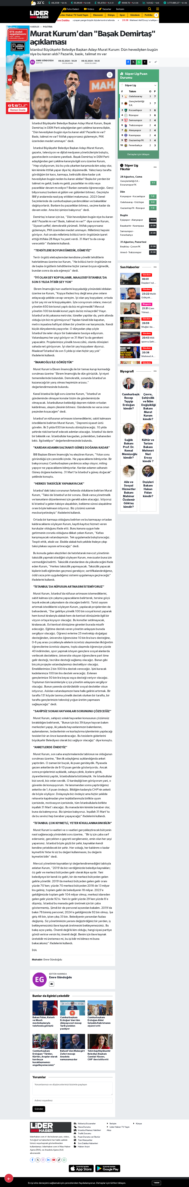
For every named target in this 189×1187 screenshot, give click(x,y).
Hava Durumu (84, 1127)
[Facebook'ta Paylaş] (128, 62)
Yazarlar (106, 9)
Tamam (156, 1183)
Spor (122, 15)
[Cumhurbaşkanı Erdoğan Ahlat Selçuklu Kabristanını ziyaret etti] (100, 1008)
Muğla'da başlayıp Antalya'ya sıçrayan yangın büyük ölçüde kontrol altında (148, 325)
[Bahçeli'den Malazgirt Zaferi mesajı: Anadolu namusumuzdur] (72, 1041)
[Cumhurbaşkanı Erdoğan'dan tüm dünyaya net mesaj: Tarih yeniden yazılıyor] (72, 1008)
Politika (149, 15)
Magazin (147, 304)
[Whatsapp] (64, 1159)
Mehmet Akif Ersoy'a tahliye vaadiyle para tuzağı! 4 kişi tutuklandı (148, 354)
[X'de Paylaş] (133, 62)
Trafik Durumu (84, 1133)
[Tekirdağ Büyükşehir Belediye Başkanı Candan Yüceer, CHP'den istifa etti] (100, 1041)
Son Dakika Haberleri (88, 1143)
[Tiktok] (59, 1159)
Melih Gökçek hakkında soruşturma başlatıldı (148, 296)
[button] (156, 15)
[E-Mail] (51, 984)
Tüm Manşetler (85, 1140)
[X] (37, 1159)
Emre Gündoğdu (60, 977)
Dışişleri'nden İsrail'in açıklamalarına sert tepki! (149, 281)
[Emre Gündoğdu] (39, 979)
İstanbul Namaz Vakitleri (89, 1130)
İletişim (120, 9)
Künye (139, 1123)
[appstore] (81, 1168)
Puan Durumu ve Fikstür (89, 1137)
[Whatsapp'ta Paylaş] (139, 62)
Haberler (34, 27)
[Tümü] (155, 267)
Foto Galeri (73, 9)
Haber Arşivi (84, 1147)
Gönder (39, 1109)
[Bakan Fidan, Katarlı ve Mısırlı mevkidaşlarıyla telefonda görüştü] (45, 1008)
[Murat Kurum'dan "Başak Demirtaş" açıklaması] (72, 94)
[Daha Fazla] (144, 62)
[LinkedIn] (48, 1159)
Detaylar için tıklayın (138, 154)
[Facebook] (32, 1159)
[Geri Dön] (8, 1178)
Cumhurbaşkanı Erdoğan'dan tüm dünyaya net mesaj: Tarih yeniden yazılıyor (71, 1023)
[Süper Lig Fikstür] (155, 167)
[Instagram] (43, 1159)
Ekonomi (98, 15)
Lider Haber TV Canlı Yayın (74, 15)
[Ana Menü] (156, 9)
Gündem (135, 15)
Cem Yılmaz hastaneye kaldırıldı (147, 310)
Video (90, 9)
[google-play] (108, 1168)
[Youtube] (53, 1159)
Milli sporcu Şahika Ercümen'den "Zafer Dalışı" (149, 340)
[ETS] (18, 69)
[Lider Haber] (39, 14)
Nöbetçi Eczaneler (87, 1123)
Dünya (111, 15)
